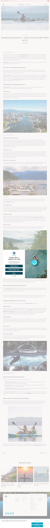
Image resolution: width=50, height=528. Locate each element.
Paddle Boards (14, 266)
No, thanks (14, 276)
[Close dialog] (46, 251)
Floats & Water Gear (14, 269)
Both (14, 273)
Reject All (37, 523)
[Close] (48, 523)
